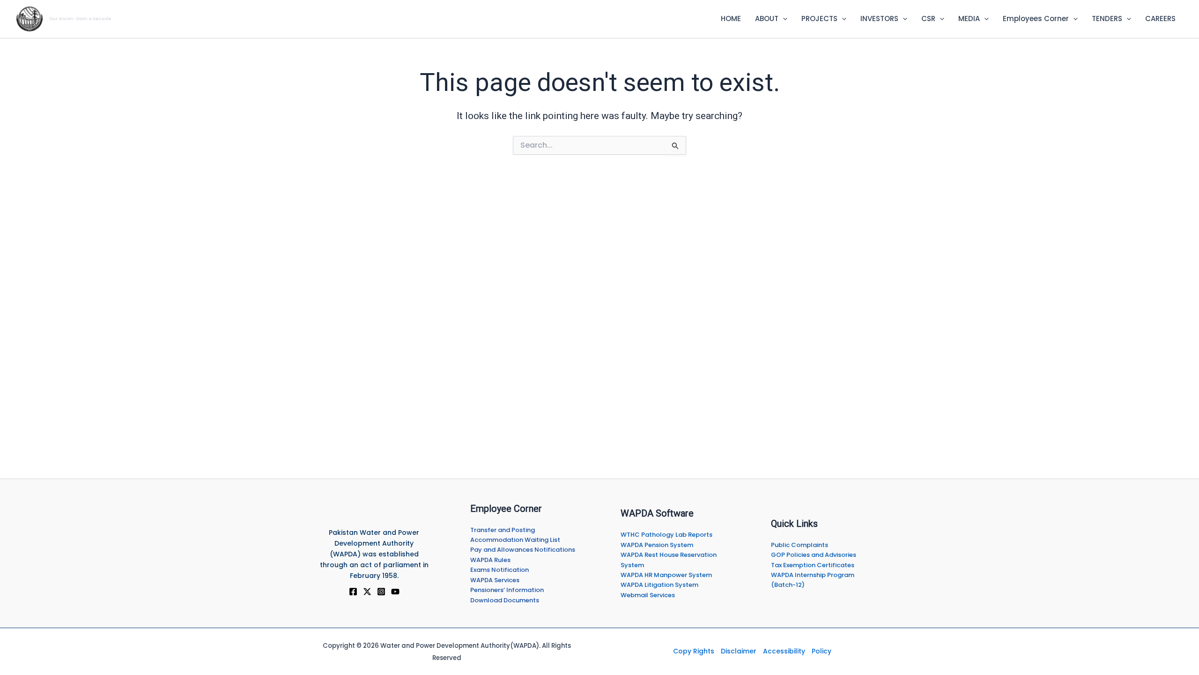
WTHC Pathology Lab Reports (666, 534)
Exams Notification (499, 569)
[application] (782, 19)
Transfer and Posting (502, 529)
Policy (821, 651)
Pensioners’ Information (507, 589)
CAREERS (1160, 18)
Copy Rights (693, 651)
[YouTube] (395, 591)
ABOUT (766, 18)
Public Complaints (799, 544)
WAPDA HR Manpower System (666, 574)
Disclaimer (738, 651)
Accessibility (784, 651)
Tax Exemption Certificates (812, 565)
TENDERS (1107, 18)
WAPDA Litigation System (659, 584)
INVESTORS (879, 18)
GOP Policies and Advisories (813, 554)
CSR (928, 18)
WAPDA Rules (490, 559)
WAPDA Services (494, 580)
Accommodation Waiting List (515, 539)
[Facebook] (353, 591)
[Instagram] (381, 591)
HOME (731, 18)
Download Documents (504, 600)
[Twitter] (367, 591)
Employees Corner (1036, 18)
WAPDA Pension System (657, 544)
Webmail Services (648, 595)
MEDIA (969, 18)
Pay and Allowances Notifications (522, 549)
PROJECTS (819, 18)
